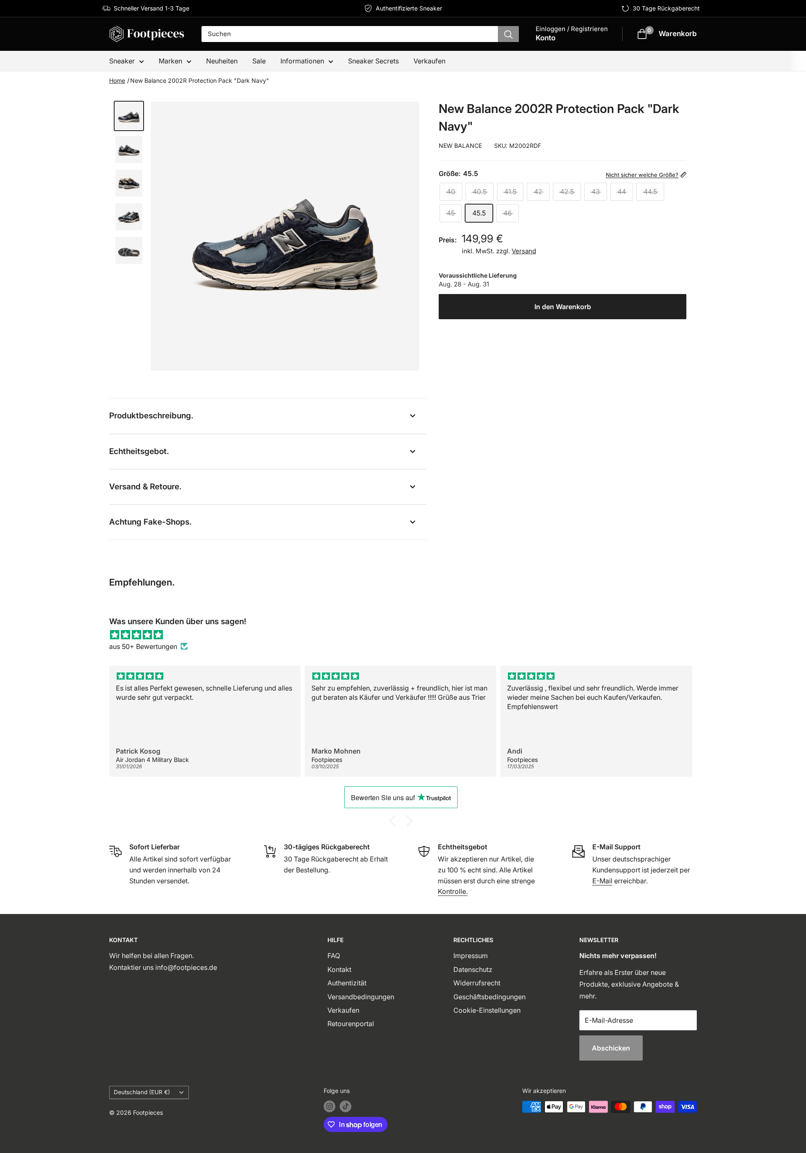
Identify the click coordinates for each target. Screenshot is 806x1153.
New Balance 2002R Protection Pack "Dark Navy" (199, 80)
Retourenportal (350, 1023)
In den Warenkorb (562, 306)
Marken (170, 61)
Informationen (302, 61)
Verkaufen (429, 61)
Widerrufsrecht (476, 983)
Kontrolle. (453, 891)
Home (117, 80)
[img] (403, 635)
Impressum (470, 955)
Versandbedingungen (360, 997)
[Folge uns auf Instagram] (329, 1106)
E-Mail (602, 881)
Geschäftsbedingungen (489, 997)
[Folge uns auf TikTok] (345, 1106)
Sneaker (122, 61)
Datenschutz (472, 969)
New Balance (460, 145)
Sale (259, 61)
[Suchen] (508, 34)
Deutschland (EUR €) (142, 1092)
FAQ (333, 955)
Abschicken (611, 1048)
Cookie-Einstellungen (487, 1010)
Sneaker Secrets (373, 61)
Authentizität (346, 983)
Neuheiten (222, 61)
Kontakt (339, 969)
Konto (545, 38)
